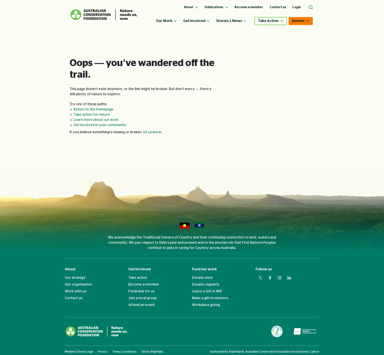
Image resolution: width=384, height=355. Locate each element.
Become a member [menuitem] (249, 7)
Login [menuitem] (296, 7)
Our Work (164, 21)
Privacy (103, 351)
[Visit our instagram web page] (279, 278)
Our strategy (75, 278)
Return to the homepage (93, 109)
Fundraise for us (141, 291)
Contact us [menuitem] (278, 7)
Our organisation (78, 284)
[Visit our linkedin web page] (289, 278)
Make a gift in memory (210, 298)
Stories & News (229, 21)
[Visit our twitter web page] (260, 278)
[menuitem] (169, 21)
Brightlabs (157, 351)
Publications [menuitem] (214, 7)
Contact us (73, 298)
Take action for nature (92, 114)
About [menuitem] (189, 7)
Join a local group (142, 298)
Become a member (143, 284)
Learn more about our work (96, 120)
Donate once (202, 278)
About (70, 269)
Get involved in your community (100, 125)
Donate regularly (205, 284)
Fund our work (204, 269)
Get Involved (194, 21)
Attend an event (141, 305)
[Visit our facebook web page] (270, 278)
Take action (137, 278)
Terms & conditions (124, 351)
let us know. (153, 132)
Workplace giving (206, 305)
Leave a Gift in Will (207, 291)
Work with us (75, 291)
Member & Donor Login (79, 351)
